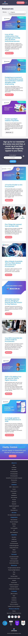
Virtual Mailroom (14, 510)
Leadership (14, 467)
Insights (14, 508)
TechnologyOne (14, 528)
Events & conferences (14, 584)
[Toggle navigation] (26, 3)
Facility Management (14, 545)
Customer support (14, 586)
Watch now (8, 53)
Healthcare (14, 539)
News (14, 574)
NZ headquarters (14, 475)
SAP (14, 530)
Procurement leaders (14, 556)
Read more (8, 237)
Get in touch (12, 456)
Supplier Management (14, 506)
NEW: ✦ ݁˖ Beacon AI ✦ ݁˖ (14, 487)
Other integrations (14, 532)
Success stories (14, 576)
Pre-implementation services (14, 515)
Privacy (14, 611)
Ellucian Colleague (14, 521)
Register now (9, 200)
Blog (14, 572)
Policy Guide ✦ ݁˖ (14, 491)
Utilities (14, 549)
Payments (14, 503)
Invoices (14, 499)
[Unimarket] (5, 2)
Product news (14, 582)
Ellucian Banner (14, 519)
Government (14, 541)
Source (14, 489)
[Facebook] (15, 617)
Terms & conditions (14, 604)
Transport (14, 552)
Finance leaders (14, 558)
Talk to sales (20, 2)
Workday (14, 524)
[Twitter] (12, 617)
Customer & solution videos (14, 578)
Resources (14, 565)
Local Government (14, 543)
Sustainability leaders (14, 563)
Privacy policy (14, 480)
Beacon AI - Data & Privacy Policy (14, 613)
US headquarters (14, 473)
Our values (14, 469)
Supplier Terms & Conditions (14, 606)
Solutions (14, 484)
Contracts (14, 493)
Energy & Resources (14, 547)
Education (14, 537)
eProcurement (14, 497)
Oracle (14, 526)
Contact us (14, 482)
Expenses (14, 501)
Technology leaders (14, 560)
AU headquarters (14, 471)
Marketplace (14, 495)
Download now (9, 435)
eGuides (14, 580)
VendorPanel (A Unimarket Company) (14, 478)
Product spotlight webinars (14, 570)
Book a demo (14, 602)
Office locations (14, 593)
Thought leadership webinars (14, 567)
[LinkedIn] (9, 617)
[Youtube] (19, 617)
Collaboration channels (14, 588)
